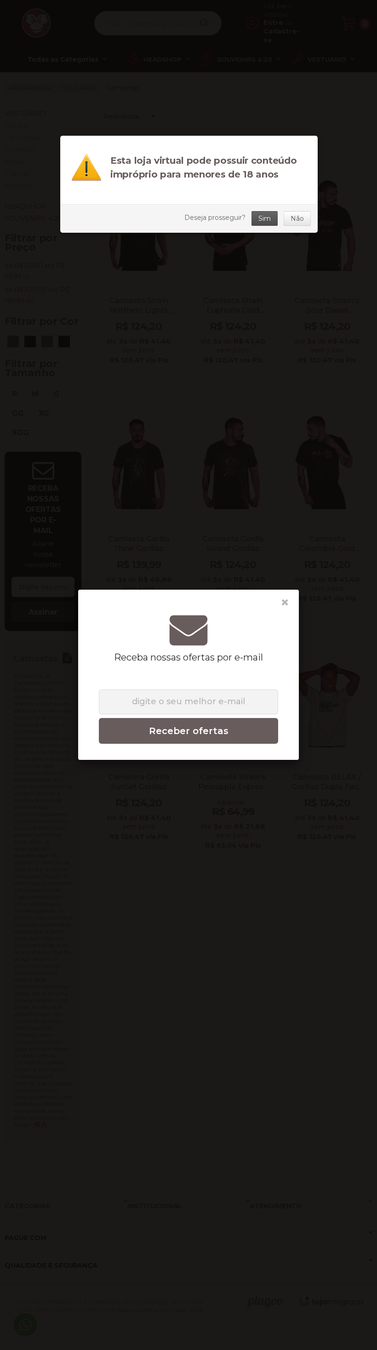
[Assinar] (188, 731)
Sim (264, 218)
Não (297, 218)
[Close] (285, 602)
